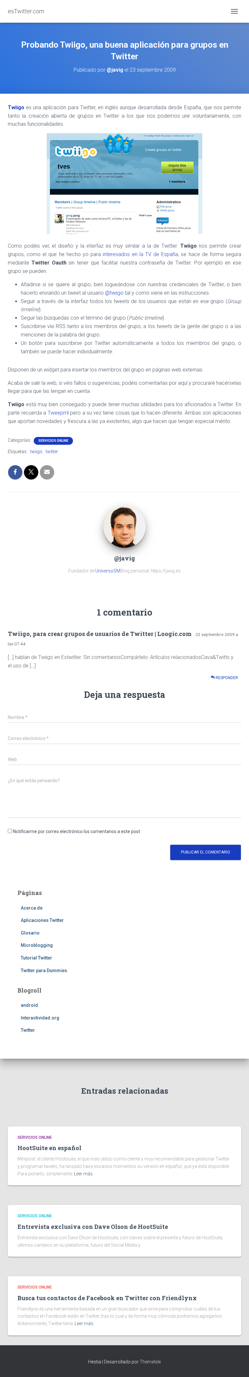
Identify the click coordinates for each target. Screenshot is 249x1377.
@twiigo (114, 293)
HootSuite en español (49, 1148)
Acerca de (31, 908)
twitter (52, 451)
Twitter (28, 1030)
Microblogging (37, 945)
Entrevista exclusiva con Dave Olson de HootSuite (93, 1226)
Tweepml (58, 413)
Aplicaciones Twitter (42, 920)
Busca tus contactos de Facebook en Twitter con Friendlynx (107, 1298)
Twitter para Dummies (44, 970)
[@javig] (124, 526)
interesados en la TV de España (140, 254)
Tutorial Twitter (36, 957)
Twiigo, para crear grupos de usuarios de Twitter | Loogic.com (100, 634)
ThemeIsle (150, 1361)
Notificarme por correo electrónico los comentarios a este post (76, 831)
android (29, 1005)
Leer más (83, 1173)
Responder (226, 678)
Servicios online (53, 440)
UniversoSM (107, 570)
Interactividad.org (40, 1017)
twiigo (36, 451)
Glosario (30, 933)
